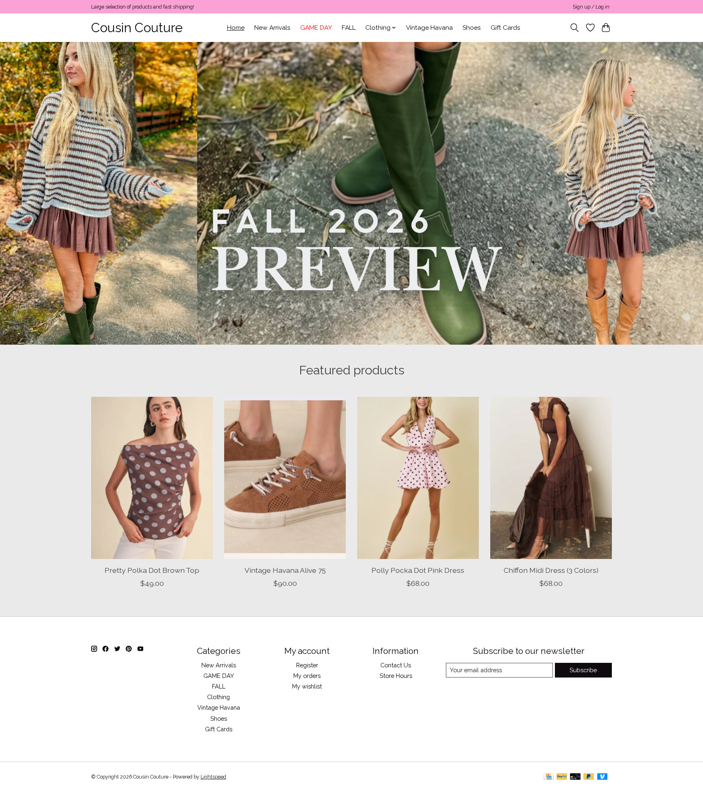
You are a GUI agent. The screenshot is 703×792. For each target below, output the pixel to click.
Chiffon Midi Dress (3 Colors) (551, 569)
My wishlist (307, 686)
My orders (307, 675)
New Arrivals (272, 27)
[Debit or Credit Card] (575, 777)
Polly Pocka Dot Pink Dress (417, 569)
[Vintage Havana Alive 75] (285, 478)
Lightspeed (213, 777)
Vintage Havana (429, 27)
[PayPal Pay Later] (588, 777)
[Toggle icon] (575, 27)
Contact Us (395, 665)
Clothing (218, 696)
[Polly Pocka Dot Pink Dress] (418, 478)
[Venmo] (602, 777)
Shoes (472, 27)
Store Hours (396, 675)
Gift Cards (505, 27)
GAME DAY (316, 27)
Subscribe (583, 670)
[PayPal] (562, 777)
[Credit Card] (549, 777)
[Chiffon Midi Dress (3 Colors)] (551, 478)
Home (236, 27)
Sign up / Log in (591, 7)
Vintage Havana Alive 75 (285, 569)
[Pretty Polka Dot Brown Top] (152, 478)
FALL (349, 27)
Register (307, 665)
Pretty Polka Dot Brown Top (152, 569)
